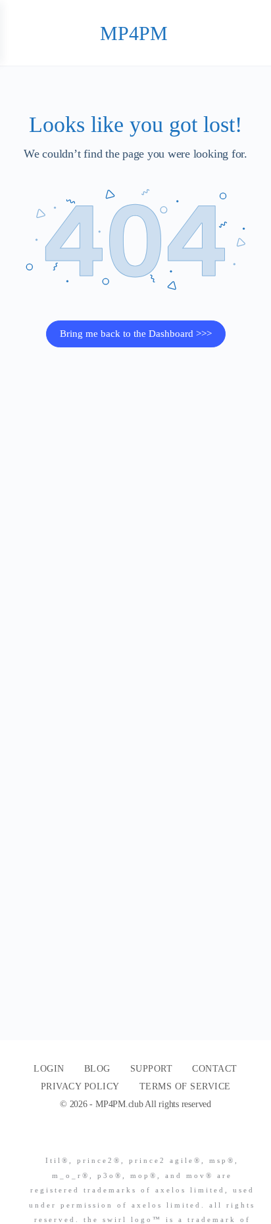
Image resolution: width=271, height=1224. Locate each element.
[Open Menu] (21, 32)
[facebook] (130, 1138)
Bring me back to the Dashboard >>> (136, 333)
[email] (106, 1138)
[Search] (247, 33)
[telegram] (177, 1138)
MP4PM (134, 33)
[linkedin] (154, 1138)
